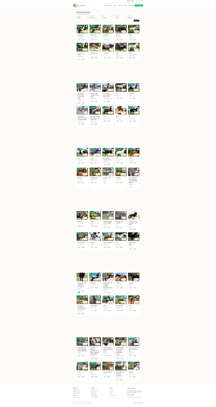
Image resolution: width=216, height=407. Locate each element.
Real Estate (121, 5)
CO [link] (106, 224)
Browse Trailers (76, 393)
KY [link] (83, 36)
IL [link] (94, 244)
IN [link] (103, 54)
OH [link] (121, 54)
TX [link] (131, 226)
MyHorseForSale (131, 388)
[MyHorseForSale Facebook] (127, 1)
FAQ (110, 393)
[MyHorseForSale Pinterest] (129, 1)
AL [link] (95, 159)
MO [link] (85, 223)
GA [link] (111, 98)
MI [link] (120, 284)
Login (137, 1)
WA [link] (95, 307)
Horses (105, 5)
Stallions (110, 5)
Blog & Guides (94, 390)
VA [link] (133, 184)
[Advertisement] (108, 72)
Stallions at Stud (76, 391)
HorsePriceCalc (94, 397)
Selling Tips (93, 393)
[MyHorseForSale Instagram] (130, 1)
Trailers (115, 5)
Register (141, 1)
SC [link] (120, 36)
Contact (110, 391)
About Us (111, 390)
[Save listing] (86, 26)
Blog (126, 5)
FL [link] (120, 95)
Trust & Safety (94, 395)
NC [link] (106, 179)
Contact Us (130, 5)
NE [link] (91, 54)
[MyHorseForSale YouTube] (132, 1)
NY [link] (132, 245)
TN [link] (83, 56)
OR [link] (109, 289)
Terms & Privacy (112, 395)
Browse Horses (76, 390)
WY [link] (107, 307)
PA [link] (96, 121)
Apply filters (136, 20)
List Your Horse (139, 5)
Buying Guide (94, 391)
